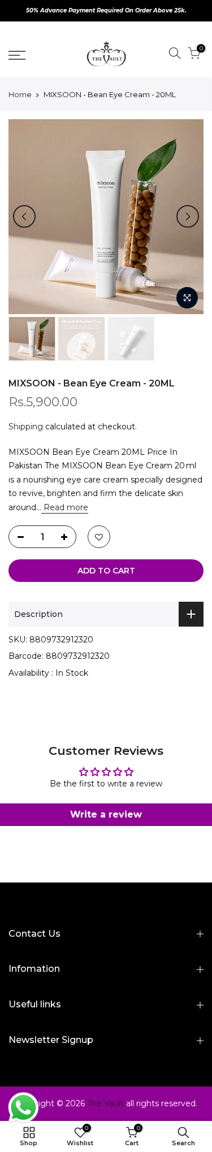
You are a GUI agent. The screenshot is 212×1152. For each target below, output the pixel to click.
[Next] (187, 216)
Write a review (106, 814)
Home (20, 94)
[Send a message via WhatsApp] (23, 1107)
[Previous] (24, 216)
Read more (64, 507)
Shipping (25, 426)
